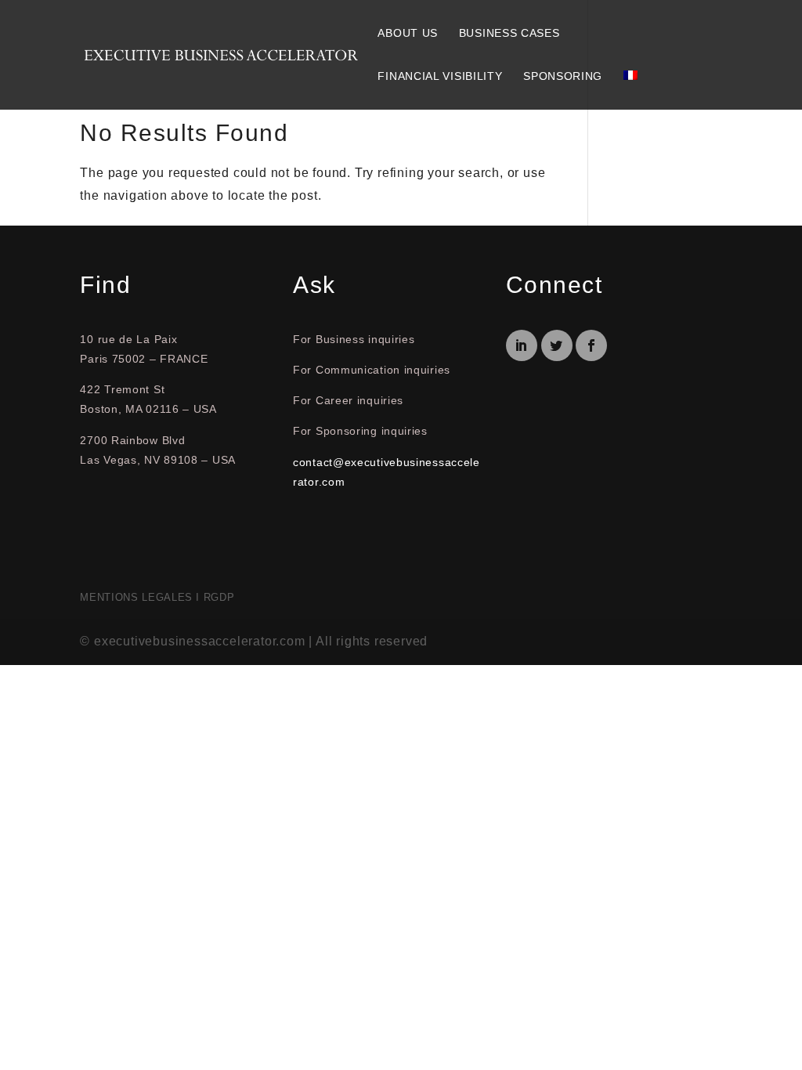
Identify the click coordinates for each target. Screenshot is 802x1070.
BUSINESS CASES (509, 33)
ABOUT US (408, 33)
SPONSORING (562, 76)
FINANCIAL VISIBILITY (440, 76)
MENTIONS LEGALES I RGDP (157, 597)
